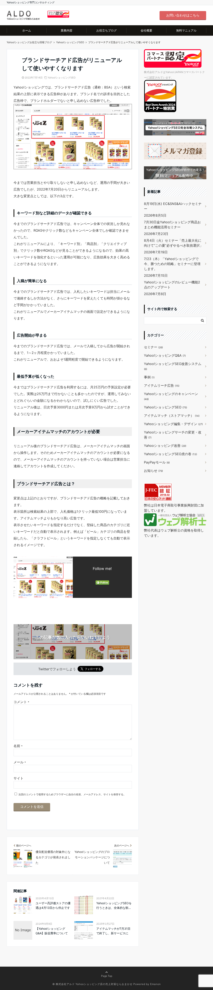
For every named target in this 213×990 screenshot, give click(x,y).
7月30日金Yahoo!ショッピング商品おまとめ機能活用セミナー (172, 224)
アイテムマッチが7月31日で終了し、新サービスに (113, 931)
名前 (18, 746)
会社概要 (146, 30)
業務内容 (66, 30)
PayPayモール (157, 462)
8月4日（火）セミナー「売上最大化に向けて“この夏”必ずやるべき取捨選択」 (173, 243)
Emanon (155, 984)
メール (20, 762)
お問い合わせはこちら (182, 15)
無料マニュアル (186, 30)
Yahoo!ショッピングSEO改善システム (172, 366)
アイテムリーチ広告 (161, 385)
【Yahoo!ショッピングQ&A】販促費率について (52, 931)
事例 (149, 377)
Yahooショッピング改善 (165, 445)
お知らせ (153, 470)
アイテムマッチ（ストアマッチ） (171, 415)
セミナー (153, 347)
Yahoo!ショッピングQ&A (165, 355)
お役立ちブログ (106, 30)
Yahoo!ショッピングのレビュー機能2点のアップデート (172, 284)
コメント (21, 702)
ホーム (26, 30)
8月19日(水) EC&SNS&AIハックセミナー (173, 206)
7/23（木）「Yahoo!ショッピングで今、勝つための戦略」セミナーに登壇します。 (172, 264)
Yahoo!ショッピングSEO (62, 77)
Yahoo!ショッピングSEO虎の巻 (170, 454)
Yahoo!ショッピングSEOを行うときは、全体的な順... (114, 905)
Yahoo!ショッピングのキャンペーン (171, 396)
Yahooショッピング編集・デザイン (173, 424)
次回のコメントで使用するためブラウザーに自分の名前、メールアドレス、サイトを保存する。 (72, 794)
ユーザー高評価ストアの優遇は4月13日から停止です (53, 905)
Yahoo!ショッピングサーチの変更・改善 (172, 434)
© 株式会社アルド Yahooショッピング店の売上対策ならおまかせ (92, 984)
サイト (19, 778)
